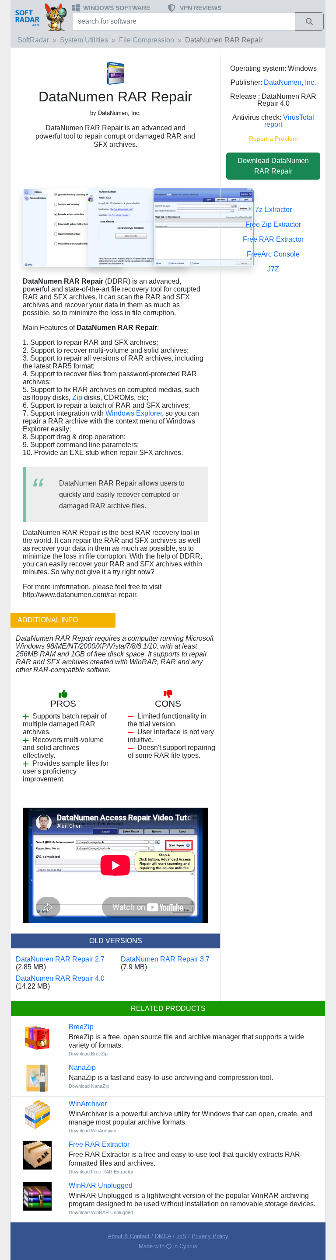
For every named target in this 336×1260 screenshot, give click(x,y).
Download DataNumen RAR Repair (273, 166)
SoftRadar (33, 40)
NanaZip (82, 1067)
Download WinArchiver (93, 1130)
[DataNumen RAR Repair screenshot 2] (138, 227)
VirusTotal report (289, 121)
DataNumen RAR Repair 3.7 (165, 959)
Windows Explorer (133, 413)
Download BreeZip (88, 1053)
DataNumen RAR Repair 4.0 (60, 978)
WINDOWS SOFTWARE (116, 7)
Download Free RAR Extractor (101, 1171)
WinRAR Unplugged (101, 1185)
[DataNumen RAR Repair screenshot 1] (204, 227)
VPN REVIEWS (200, 7)
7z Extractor (273, 209)
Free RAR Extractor (273, 239)
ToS (181, 1236)
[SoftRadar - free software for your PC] (40, 16)
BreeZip (81, 1027)
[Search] (309, 21)
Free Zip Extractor (273, 224)
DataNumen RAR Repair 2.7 (60, 959)
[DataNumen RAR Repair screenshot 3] (73, 227)
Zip (77, 397)
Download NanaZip (89, 1086)
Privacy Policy (210, 1236)
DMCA (163, 1236)
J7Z (273, 269)
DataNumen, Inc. (290, 82)
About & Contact (129, 1236)
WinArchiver (88, 1103)
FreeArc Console (273, 254)
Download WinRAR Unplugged (101, 1212)
